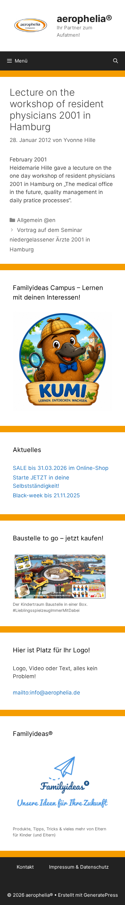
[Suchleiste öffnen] (115, 60)
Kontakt (25, 867)
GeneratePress (101, 895)
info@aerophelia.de (55, 692)
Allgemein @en (36, 220)
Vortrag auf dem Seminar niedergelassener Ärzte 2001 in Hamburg (50, 240)
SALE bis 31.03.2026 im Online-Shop (60, 468)
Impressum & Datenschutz (79, 867)
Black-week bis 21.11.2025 (46, 495)
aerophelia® (84, 18)
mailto (21, 692)
